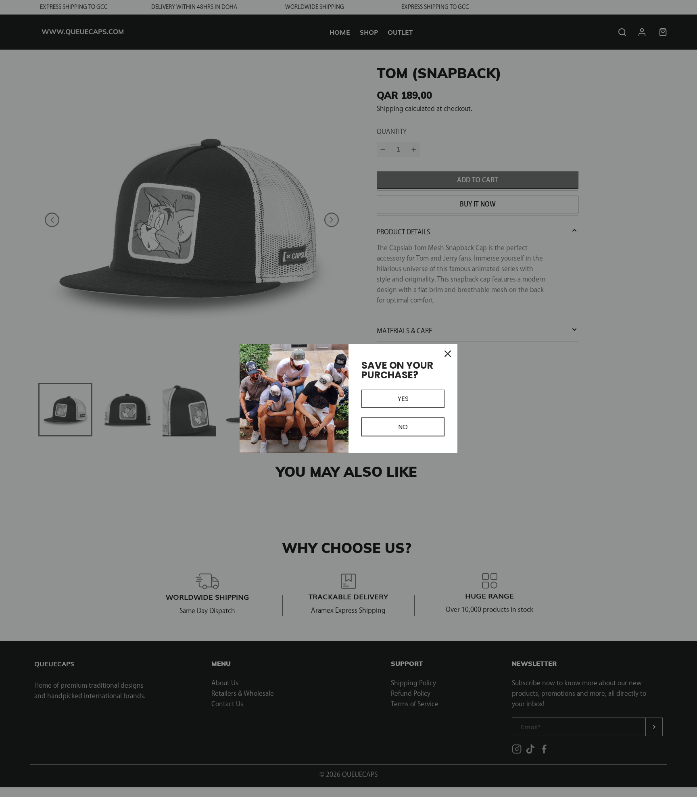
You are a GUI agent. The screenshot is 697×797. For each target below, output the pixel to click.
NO (403, 427)
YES (403, 398)
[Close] (447, 353)
